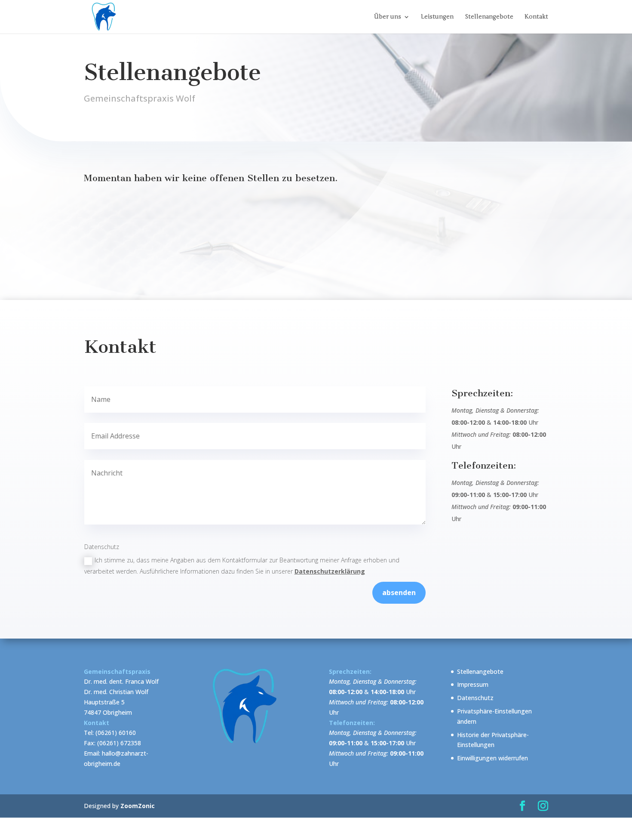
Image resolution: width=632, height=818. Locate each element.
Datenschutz (475, 698)
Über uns (387, 17)
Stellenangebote (489, 17)
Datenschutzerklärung (330, 571)
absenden (399, 592)
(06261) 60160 (115, 732)
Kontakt (536, 17)
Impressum (472, 684)
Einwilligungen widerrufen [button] (492, 758)
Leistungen (437, 17)
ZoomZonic (137, 806)
